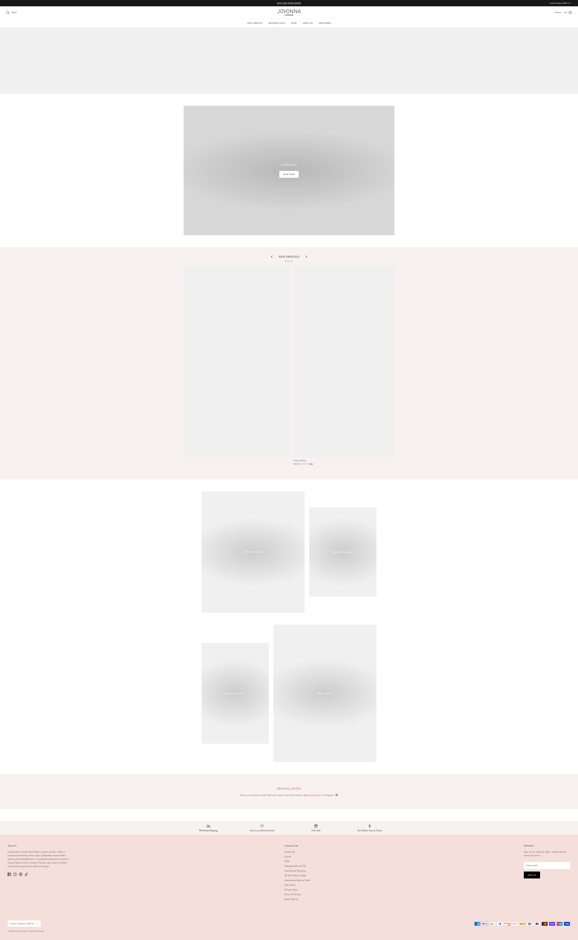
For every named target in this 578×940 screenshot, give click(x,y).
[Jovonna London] (289, 12)
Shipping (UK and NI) (295, 866)
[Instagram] (15, 874)
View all (289, 261)
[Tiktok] (26, 874)
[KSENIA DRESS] (225, 361)
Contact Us (289, 851)
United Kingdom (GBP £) (559, 3)
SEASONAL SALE (277, 23)
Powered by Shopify (36, 931)
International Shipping (295, 870)
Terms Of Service (292, 894)
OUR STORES (325, 23)
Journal (287, 856)
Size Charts (289, 885)
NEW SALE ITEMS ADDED (289, 3)
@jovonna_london (289, 788)
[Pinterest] (20, 874)
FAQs (287, 861)
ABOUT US (308, 23)
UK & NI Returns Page (295, 875)
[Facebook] (9, 874)
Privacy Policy (291, 889)
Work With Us (291, 899)
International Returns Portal (297, 880)
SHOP (294, 23)
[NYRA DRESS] (358, 361)
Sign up (532, 875)
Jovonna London (20, 931)
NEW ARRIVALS (255, 23)
